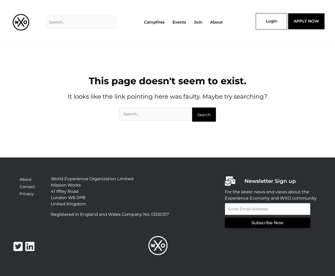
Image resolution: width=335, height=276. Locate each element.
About (216, 22)
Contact (27, 186)
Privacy (27, 193)
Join (198, 22)
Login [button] (271, 21)
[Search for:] (81, 22)
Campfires (154, 22)
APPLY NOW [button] (306, 21)
